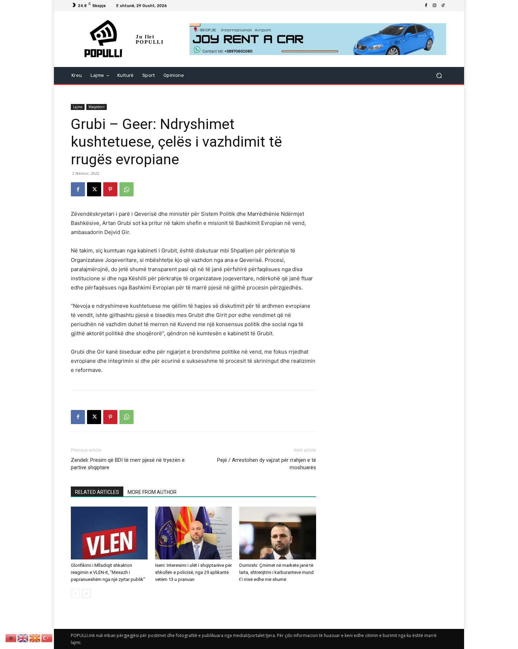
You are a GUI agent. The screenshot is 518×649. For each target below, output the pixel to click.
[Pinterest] (110, 189)
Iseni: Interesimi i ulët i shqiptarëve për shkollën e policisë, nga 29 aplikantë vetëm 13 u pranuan (193, 572)
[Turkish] (47, 638)
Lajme (77, 106)
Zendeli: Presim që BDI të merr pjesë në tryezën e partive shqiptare (128, 464)
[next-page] (86, 593)
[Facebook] (426, 5)
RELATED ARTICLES (97, 492)
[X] (94, 189)
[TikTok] (443, 5)
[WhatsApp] (126, 189)
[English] (23, 638)
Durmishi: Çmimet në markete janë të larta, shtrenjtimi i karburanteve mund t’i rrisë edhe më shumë (276, 572)
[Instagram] (434, 5)
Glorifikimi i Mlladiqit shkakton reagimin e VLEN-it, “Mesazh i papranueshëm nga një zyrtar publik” (108, 572)
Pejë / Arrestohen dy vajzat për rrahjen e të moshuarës (266, 464)
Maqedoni (96, 106)
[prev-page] (75, 593)
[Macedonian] (35, 638)
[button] (439, 75)
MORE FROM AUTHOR (152, 492)
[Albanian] (11, 638)
